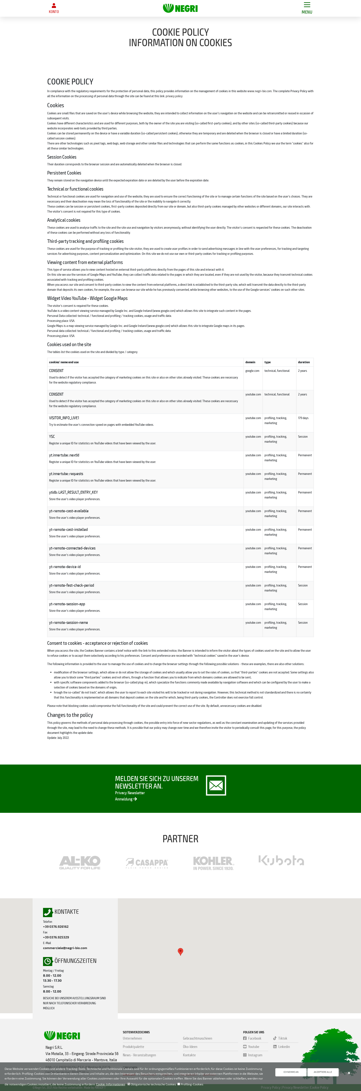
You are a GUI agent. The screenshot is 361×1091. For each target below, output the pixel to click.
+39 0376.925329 (56, 937)
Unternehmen (132, 1038)
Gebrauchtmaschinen (197, 1038)
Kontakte (189, 1055)
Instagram (255, 1055)
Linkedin (284, 1046)
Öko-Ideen (190, 1046)
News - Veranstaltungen (139, 1055)
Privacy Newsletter (130, 792)
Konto (54, 11)
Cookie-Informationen (110, 1084)
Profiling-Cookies (191, 1084)
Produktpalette (133, 1046)
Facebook (254, 1038)
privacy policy (174, 96)
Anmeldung (124, 799)
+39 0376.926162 (56, 927)
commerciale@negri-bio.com (65, 948)
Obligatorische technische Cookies (153, 1084)
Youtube (253, 1046)
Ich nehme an (291, 1072)
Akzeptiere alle (323, 1072)
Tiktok (282, 1038)
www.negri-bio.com (259, 91)
